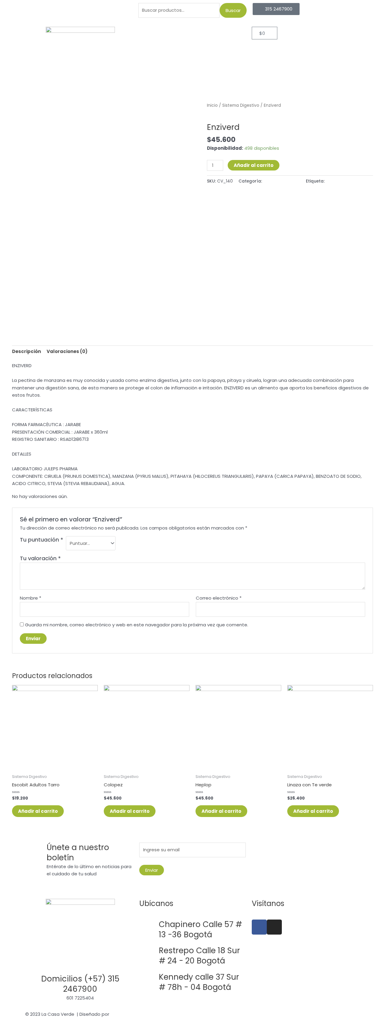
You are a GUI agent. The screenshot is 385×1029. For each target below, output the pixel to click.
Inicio (154, 33)
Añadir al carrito (253, 165)
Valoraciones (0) (67, 351)
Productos (184, 33)
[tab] (26, 352)
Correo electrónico (219, 598)
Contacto (192, 47)
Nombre (30, 598)
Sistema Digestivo (240, 105)
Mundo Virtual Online (133, 1014)
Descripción (26, 351)
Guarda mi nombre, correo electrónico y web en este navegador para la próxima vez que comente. (136, 625)
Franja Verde (222, 33)
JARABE (333, 181)
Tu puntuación (41, 539)
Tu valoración (40, 558)
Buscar (233, 10)
